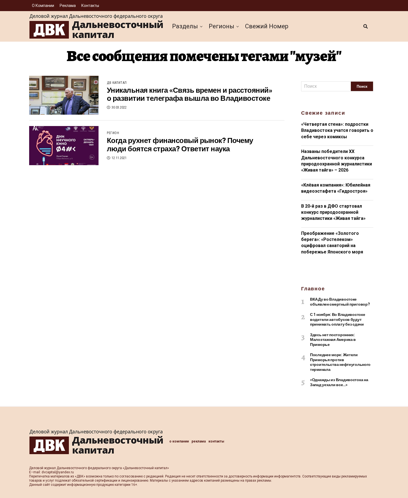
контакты (90, 5)
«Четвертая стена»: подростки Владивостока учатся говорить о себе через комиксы (337, 130)
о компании (43, 5)
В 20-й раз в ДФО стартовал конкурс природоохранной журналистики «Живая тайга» (333, 212)
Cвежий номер (266, 26)
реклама (68, 5)
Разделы (185, 26)
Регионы (221, 26)
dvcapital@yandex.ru (58, 472)
